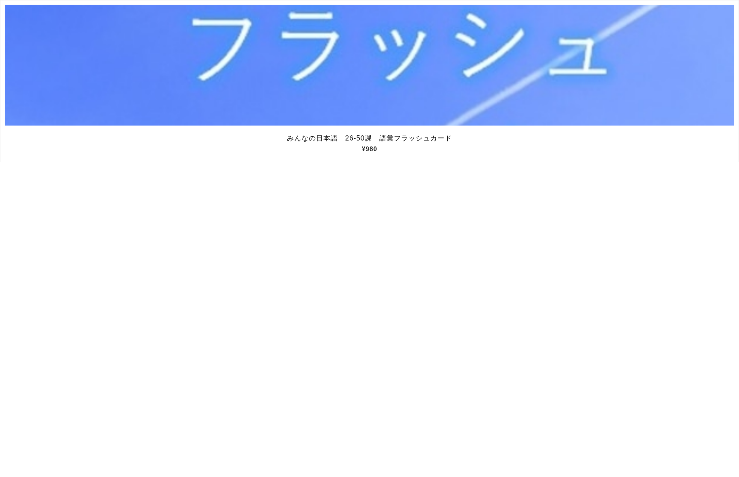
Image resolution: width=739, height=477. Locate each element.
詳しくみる (370, 65)
